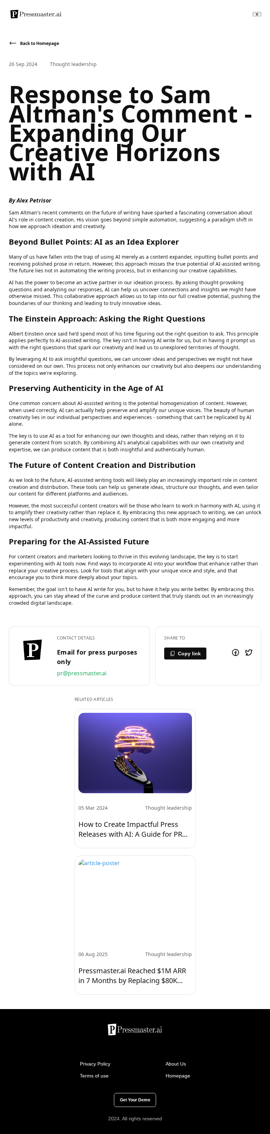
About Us (176, 1064)
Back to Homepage (39, 43)
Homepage (178, 1076)
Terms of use (94, 1076)
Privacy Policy (95, 1064)
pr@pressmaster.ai (82, 673)
